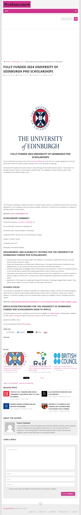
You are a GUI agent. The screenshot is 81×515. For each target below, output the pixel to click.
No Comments (50, 75)
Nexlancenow (8, 508)
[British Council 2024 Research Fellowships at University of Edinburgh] (65, 358)
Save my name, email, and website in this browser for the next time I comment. (33, 489)
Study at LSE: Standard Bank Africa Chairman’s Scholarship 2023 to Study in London (24, 394)
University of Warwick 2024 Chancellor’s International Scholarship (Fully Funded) (59, 406)
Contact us (42, 512)
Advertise (52, 512)
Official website (26, 324)
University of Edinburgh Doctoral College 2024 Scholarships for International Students (13, 368)
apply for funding (14, 315)
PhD (16, 243)
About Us (32, 512)
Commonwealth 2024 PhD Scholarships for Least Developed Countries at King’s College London (43, 302)
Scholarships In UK (37, 75)
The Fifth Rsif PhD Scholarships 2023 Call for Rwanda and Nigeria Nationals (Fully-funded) (40, 368)
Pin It (42, 378)
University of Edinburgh (37, 161)
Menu (6, 11)
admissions (38, 315)
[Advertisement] (39, 21)
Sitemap (75, 512)
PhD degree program (53, 313)
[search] (76, 19)
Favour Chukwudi (10, 75)
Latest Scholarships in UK (19, 213)
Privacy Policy (64, 512)
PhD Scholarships (12, 383)
